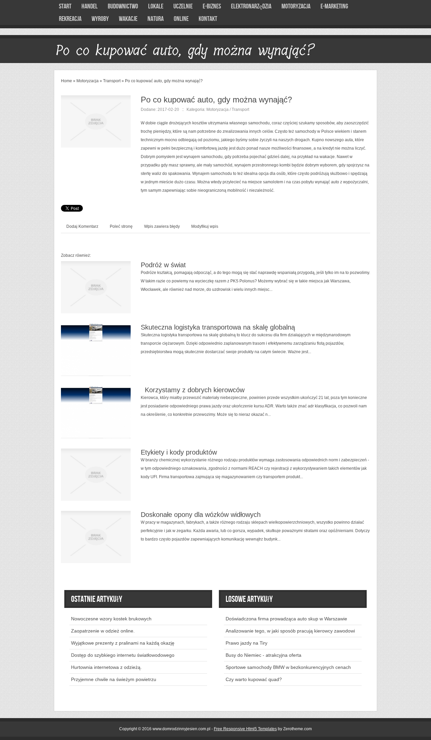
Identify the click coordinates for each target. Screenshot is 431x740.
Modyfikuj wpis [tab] (204, 226)
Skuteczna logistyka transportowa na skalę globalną (218, 327)
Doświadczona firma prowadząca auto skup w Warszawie (286, 618)
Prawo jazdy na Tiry (246, 643)
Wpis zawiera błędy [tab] (162, 226)
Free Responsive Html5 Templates (245, 729)
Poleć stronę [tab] (121, 226)
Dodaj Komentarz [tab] (82, 226)
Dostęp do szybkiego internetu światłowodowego (122, 655)
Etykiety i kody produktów (179, 452)
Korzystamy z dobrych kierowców (192, 390)
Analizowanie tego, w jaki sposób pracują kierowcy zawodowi (290, 631)
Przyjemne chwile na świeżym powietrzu (113, 679)
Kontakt (208, 19)
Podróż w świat (163, 265)
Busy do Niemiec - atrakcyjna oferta (263, 655)
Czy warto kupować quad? (254, 679)
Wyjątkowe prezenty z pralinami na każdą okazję (122, 643)
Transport (112, 81)
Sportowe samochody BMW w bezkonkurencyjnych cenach (288, 667)
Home (66, 81)
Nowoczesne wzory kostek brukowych (111, 618)
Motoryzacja (87, 81)
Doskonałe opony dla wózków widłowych (201, 514)
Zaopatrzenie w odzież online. (103, 631)
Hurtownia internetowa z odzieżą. (106, 667)
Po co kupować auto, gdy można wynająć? (164, 81)
